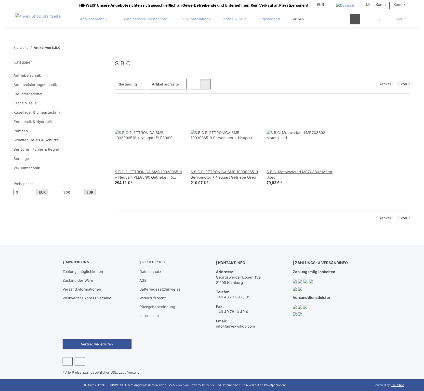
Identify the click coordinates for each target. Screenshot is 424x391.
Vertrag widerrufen (97, 344)
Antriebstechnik (27, 75)
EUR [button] (320, 4)
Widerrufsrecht (152, 298)
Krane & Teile (25, 103)
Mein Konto (376, 4)
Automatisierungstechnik (35, 84)
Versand (133, 372)
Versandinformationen (82, 289)
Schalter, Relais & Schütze (36, 140)
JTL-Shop (397, 385)
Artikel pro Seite (165, 84)
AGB (143, 280)
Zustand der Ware (78, 280)
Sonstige (21, 158)
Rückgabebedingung (157, 307)
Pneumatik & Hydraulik (33, 121)
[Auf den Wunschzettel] (174, 109)
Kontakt (400, 4)
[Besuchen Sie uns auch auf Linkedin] (80, 361)
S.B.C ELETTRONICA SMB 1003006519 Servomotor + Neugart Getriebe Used (224, 175)
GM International (27, 94)
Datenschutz (150, 271)
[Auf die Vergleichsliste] (161, 109)
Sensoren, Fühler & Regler (36, 149)
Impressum (149, 315)
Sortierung (128, 84)
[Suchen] (355, 19)
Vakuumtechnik (26, 168)
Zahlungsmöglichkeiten (83, 271)
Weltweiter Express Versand (87, 298)
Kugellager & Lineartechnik (36, 112)
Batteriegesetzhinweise (160, 289)
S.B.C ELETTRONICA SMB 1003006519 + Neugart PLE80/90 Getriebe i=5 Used (148, 175)
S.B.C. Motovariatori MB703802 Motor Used (299, 175)
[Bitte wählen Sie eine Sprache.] (347, 5)
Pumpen (20, 131)
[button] (369, 18)
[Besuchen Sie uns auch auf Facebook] (68, 361)
